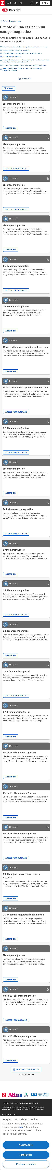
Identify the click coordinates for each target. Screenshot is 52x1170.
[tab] (25, 78)
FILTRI (10, 88)
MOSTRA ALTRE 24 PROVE (27, 1069)
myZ (9, 3)
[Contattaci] (21, 3)
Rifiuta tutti (26, 1154)
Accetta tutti (26, 1144)
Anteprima (10, 128)
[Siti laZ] (32, 3)
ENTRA (45, 3)
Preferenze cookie (26, 1164)
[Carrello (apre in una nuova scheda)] (36, 3)
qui (21, 1127)
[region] (26, 1143)
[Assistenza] (15, 3)
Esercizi (15, 10)
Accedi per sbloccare (16, 169)
